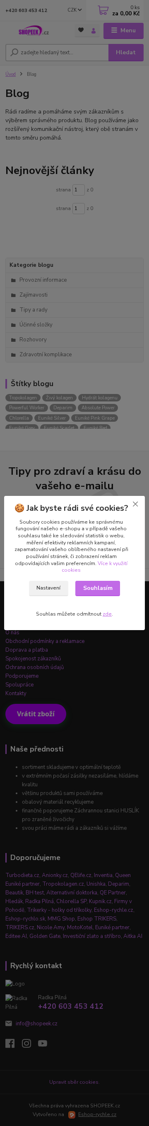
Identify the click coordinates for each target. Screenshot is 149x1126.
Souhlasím (98, 588)
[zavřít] (135, 504)
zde (107, 614)
